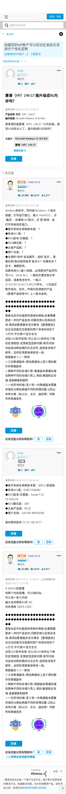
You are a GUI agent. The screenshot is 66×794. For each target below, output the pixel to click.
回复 (14, 158)
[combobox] (33, 25)
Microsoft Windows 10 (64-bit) (31, 138)
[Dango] (10, 74)
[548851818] (10, 185)
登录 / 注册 (55, 16)
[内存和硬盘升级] (21, 61)
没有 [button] (48, 439)
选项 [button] (61, 34)
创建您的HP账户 (14, 54)
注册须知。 (42, 787)
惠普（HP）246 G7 (25, 144)
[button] (59, 70)
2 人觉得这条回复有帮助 (20, 757)
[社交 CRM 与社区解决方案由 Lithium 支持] (39, 772)
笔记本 (10, 34)
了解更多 (35, 54)
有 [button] (38, 439)
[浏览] (5, 17)
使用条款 (29, 787)
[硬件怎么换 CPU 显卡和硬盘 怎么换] (25, 61)
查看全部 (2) (20, 150)
